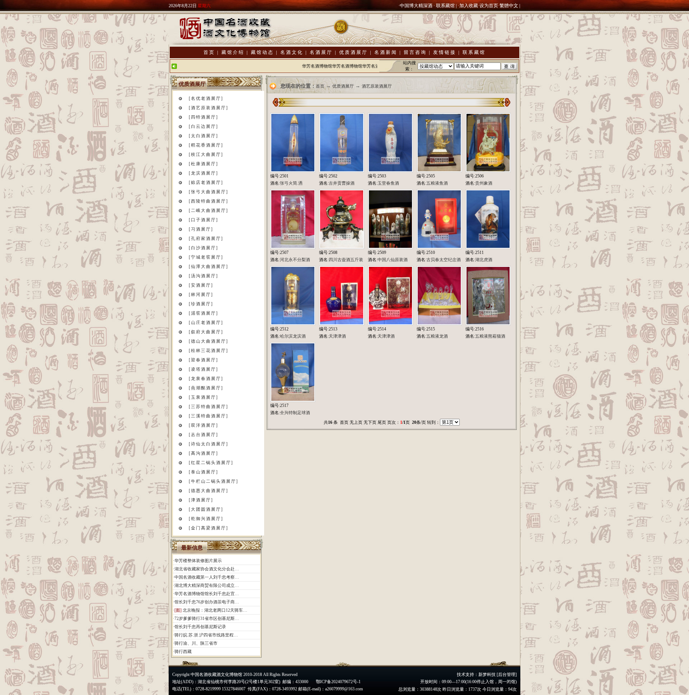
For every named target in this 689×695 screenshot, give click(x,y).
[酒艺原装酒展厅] (208, 107)
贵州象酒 (483, 183)
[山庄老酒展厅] (206, 322)
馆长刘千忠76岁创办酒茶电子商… (206, 601)
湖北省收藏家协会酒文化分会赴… (206, 568)
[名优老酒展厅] (206, 98)
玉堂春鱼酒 (388, 183)
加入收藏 (468, 5)
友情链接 (444, 52)
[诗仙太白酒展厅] (208, 443)
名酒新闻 (385, 52)
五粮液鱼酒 (437, 183)
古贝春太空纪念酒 (443, 259)
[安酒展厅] (201, 285)
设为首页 (488, 5)
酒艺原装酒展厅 (377, 86)
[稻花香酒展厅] (206, 145)
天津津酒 (337, 336)
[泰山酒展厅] (203, 471)
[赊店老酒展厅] (206, 182)
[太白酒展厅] (203, 135)
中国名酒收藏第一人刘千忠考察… (206, 577)
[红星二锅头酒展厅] (211, 462)
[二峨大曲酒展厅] (208, 210)
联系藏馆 (445, 5)
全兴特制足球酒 (295, 412)
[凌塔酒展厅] (203, 369)
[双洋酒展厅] (203, 425)
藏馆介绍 (232, 52)
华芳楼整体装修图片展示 (198, 560)
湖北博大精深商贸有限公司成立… (206, 585)
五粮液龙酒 (437, 336)
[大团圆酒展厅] (206, 509)
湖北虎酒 (483, 259)
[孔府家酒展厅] (206, 238)
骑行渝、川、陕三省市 (195, 643)
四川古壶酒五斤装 (346, 259)
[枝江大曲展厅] (206, 154)
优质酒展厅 (353, 52)
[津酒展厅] (201, 499)
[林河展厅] (201, 294)
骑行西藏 (183, 651)
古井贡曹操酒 (342, 183)
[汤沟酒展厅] (203, 275)
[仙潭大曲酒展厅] (208, 266)
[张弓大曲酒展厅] (208, 191)
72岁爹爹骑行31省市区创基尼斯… (206, 618)
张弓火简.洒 (291, 183)
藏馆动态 (262, 52)
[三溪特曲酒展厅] (208, 415)
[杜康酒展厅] (203, 163)
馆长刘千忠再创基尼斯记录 (200, 626)
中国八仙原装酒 (393, 259)
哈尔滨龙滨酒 (293, 336)
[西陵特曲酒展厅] (208, 201)
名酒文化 (291, 52)
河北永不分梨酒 (295, 259)
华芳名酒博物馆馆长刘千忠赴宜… (206, 593)
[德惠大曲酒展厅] (208, 490)
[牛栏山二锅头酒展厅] (213, 481)
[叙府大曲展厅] (206, 331)
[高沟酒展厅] (203, 453)
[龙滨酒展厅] (203, 173)
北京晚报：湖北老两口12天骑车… (215, 610)
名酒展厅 (321, 52)
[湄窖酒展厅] (203, 313)
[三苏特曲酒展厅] (208, 406)
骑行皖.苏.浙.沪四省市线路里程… (206, 635)
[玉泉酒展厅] (203, 397)
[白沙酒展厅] (203, 247)
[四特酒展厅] (203, 117)
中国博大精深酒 (416, 5)
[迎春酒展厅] (203, 359)
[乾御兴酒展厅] (206, 518)
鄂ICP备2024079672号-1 (338, 681)
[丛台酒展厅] (203, 434)
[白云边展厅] (203, 126)
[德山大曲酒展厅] (208, 341)
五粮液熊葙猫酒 (490, 336)
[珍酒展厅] (201, 303)
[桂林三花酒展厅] (208, 350)
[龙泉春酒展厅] (206, 378)
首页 (209, 52)
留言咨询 (415, 52)
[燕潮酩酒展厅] (206, 387)
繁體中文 (509, 5)
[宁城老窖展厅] (206, 257)
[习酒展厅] (201, 229)
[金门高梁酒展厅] (208, 527)
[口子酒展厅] (203, 219)
